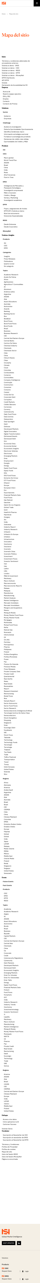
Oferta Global (9, 635)
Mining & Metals (10, 613)
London (6, 573)
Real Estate (8, 684)
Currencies (8, 407)
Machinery (7, 578)
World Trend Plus (10, 160)
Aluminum (7, 289)
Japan (6, 841)
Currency (7, 409)
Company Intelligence (12, 380)
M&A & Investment (11, 576)
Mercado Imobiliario (11, 603)
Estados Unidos (9, 827)
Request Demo (7, 1271)
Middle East (8, 856)
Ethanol (7, 483)
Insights (7, 256)
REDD (5, 220)
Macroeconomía (10, 583)
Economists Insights (11, 448)
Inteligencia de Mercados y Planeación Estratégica (14, 187)
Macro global (9, 158)
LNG (5, 571)
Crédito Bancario (10, 404)
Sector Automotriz (10, 703)
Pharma (7, 647)
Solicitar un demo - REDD (11, 70)
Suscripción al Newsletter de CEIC (15, 1135)
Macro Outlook (9, 581)
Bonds (6, 926)
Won (5, 774)
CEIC (5, 154)
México (6, 854)
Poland (6, 652)
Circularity (7, 363)
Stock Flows (8, 735)
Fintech (6, 990)
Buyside (7, 933)
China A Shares (9, 358)
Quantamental (9, 676)
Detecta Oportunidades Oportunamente (18, 129)
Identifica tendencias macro (14, 132)
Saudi (6, 1053)
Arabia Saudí (8, 790)
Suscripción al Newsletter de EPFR (15, 1140)
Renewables (8, 686)
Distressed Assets (10, 436)
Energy (6, 466)
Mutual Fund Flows (11, 625)
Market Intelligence (11, 600)
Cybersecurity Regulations (13, 958)
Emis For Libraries (10, 975)
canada (6, 1084)
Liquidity (7, 1017)
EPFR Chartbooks (8, 78)
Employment (8, 461)
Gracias (4, 83)
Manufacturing (9, 595)
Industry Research (10, 529)
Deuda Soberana (10, 224)
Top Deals (7, 752)
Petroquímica (9, 645)
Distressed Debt (10, 439)
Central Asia (8, 943)
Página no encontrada (10, 1159)
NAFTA (6, 1036)
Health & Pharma (10, 512)
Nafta (6, 627)
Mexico (6, 610)
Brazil (6, 328)
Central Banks (9, 341)
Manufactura (8, 593)
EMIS (5, 182)
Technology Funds (10, 742)
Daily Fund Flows (10, 414)
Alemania (7, 785)
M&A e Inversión (10, 193)
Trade (6, 755)
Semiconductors (10, 715)
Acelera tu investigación (12, 127)
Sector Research (10, 708)
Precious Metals (10, 667)
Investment (8, 556)
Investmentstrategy (11, 1009)
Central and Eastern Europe (14, 1091)
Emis (5, 458)
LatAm (6, 569)
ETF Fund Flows (10, 480)
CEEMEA (7, 809)
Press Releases (9, 259)
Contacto (6, 101)
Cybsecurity (8, 960)
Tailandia (7, 737)
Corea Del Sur (9, 395)
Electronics (8, 453)
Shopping (7, 720)
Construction (8, 385)
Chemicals (7, 348)
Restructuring (9, 694)
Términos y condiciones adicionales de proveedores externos (16, 62)
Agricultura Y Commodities (13, 284)
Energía (6, 463)
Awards (6, 309)
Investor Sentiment (11, 561)
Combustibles (9, 373)
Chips (6, 360)
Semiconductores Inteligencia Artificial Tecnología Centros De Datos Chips (18, 712)
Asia (5, 299)
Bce (5, 316)
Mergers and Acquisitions (13, 608)
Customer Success (9, 1124)
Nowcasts (7, 632)
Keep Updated (8, 1243)
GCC (5, 997)
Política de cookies (9, 1149)
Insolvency (8, 544)
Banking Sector (9, 314)
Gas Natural (8, 500)
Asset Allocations (10, 302)
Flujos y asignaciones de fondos (15, 209)
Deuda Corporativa (10, 227)
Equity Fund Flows (10, 468)
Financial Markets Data (12, 495)
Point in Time (8, 177)
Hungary (7, 517)
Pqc (5, 662)
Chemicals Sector (10, 350)
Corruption (8, 399)
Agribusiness (8, 282)
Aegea (6, 914)
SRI (5, 732)
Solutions (5, 1258)
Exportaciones (9, 493)
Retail (6, 863)
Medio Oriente (9, 849)
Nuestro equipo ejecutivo (12, 94)
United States (9, 769)
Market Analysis (10, 598)
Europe (6, 485)
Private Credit (9, 674)
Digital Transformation (12, 434)
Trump (6, 764)
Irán (5, 566)
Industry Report (10, 527)
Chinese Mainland (10, 817)
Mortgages (8, 620)
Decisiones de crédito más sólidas (16, 139)
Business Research (11, 333)
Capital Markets (9, 936)
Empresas (7, 118)
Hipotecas (7, 515)
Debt (6, 424)
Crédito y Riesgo (10, 195)
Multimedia (8, 622)
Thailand (7, 750)
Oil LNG (6, 640)
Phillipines (7, 649)
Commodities (8, 377)
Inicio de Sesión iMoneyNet (12, 1157)
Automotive (8, 306)
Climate (6, 365)
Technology (8, 740)
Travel (6, 762)
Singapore (7, 723)
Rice (5, 698)
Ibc (5, 520)
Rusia (6, 172)
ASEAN (6, 163)
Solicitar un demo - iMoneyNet (13, 75)
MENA (6, 851)
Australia (7, 304)
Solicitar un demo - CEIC (10, 68)
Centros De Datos (10, 343)
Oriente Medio (9, 858)
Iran (5, 564)
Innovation (8, 542)
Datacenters (8, 419)
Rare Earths (8, 679)
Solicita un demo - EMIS (10, 65)
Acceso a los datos (10, 1119)
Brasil (6, 165)
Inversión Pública (10, 554)
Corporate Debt (9, 397)
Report (6, 689)
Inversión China (9, 551)
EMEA (6, 822)
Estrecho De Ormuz (11, 478)
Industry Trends (10, 1005)
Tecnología (8, 745)
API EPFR (5, 80)
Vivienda (7, 772)
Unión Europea (9, 767)
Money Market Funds (11, 618)
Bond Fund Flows (10, 324)
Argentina (7, 294)
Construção (8, 382)
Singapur (7, 868)
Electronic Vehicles (11, 451)
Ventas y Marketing (11, 198)
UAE (5, 1063)
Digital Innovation (10, 431)
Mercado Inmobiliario (11, 605)
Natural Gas (8, 630)
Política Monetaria (10, 657)
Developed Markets (11, 429)
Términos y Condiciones (10, 1144)
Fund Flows (8, 497)
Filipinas (7, 831)
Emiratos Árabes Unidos (12, 824)
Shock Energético (10, 718)
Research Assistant (11, 691)
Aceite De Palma (10, 277)
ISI (4, 150)
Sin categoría (8, 266)
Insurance (7, 546)
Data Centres (8, 417)
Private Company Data (12, 671)
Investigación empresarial (13, 190)
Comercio (7, 375)
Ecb (5, 441)
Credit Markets (9, 402)
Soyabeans (8, 730)
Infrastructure (9, 539)
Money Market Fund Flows (13, 615)
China (6, 167)
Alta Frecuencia (9, 175)
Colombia (7, 370)
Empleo (6, 99)
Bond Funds (8, 326)
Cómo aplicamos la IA (11, 1122)
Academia (7, 909)
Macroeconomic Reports (13, 586)
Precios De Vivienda (11, 664)
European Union (9, 488)
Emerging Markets (10, 456)
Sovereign (7, 1056)
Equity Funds (8, 471)
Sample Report (9, 701)
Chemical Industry (10, 346)
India (5, 170)
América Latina (9, 292)
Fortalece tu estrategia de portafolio (17, 137)
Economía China (9, 444)
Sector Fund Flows (11, 706)
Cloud (6, 368)
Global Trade (8, 507)
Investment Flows (10, 559)
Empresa (5, 87)
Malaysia (7, 591)
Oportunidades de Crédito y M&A (16, 142)
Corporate (7, 953)
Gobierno (7, 116)
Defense (7, 426)
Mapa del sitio (7, 1152)
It (4, 1014)
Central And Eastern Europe (14, 338)
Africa (6, 279)
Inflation (7, 537)
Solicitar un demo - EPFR (11, 73)
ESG (5, 473)
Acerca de (6, 92)
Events (4, 877)
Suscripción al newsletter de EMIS (15, 1137)
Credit (6, 956)
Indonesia (7, 524)
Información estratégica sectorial (16, 134)
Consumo (7, 390)
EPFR (5, 204)
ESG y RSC (6, 96)
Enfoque (5, 1115)
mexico (6, 1104)
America (7, 787)
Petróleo (7, 642)
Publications (8, 261)
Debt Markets (9, 963)
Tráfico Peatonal (10, 757)
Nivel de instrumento (11, 213)
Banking (7, 311)
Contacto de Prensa (10, 104)
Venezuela (7, 873)
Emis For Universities (11, 978)
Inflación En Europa (11, 534)
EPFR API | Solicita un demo (14, 211)
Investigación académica (13, 200)
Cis (5, 951)
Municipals (8, 1034)
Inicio (4, 57)
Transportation (9, 759)
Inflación (7, 532)
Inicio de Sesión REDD (10, 1154)
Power (6, 659)
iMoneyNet (7, 231)
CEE (5, 336)
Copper (6, 392)
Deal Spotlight (9, 422)
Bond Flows (8, 321)
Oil (5, 637)
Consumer (7, 387)
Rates (6, 681)
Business (7, 331)
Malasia (6, 588)
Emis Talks (8, 980)
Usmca (6, 1066)
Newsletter (5, 1131)
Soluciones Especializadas (13, 216)
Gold (5, 510)
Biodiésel (7, 319)
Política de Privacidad (9, 1147)
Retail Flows (8, 696)
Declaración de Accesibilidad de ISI (14, 85)
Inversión (7, 549)
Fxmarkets (8, 995)
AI (5, 287)
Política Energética (11, 654)
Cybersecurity (9, 412)
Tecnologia (8, 747)
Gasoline (7, 502)
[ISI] (4, 3)
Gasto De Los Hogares (12, 505)
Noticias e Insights (8, 235)
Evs (5, 490)
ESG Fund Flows (10, 475)
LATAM (6, 844)
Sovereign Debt (9, 728)
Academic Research (11, 275)
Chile (5, 353)
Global (6, 834)
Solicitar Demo (7, 1129)
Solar (6, 725)
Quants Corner (9, 264)
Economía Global (10, 446)
